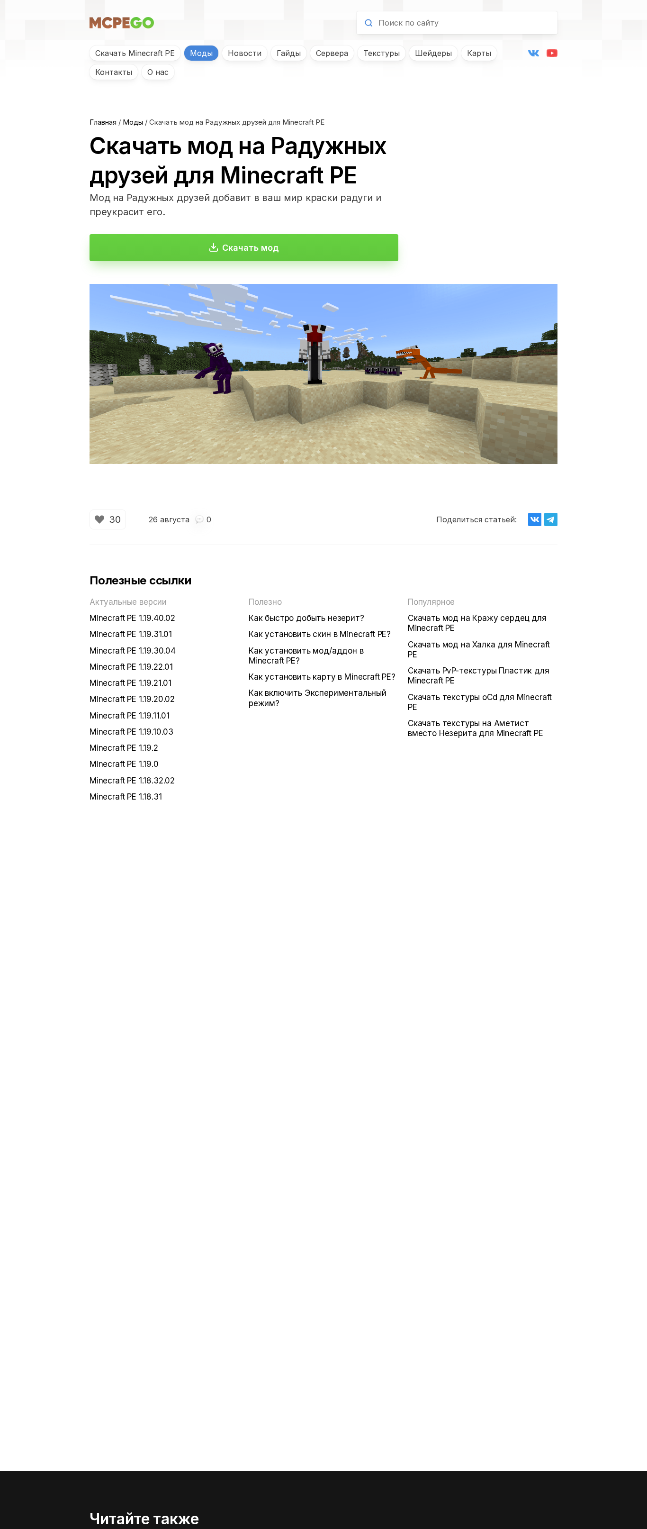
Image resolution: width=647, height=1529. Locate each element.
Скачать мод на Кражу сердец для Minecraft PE (477, 623)
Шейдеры (433, 53)
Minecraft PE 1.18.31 (126, 796)
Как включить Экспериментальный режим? (317, 698)
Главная (103, 122)
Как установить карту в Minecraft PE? (322, 677)
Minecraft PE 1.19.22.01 (131, 667)
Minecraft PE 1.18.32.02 (132, 780)
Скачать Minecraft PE (135, 53)
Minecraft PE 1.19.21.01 (130, 683)
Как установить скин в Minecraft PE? (320, 634)
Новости (244, 53)
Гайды (289, 53)
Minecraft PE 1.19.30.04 (133, 650)
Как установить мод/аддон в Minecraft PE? (306, 655)
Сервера (332, 53)
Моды (201, 53)
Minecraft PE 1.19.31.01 (131, 634)
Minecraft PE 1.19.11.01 (130, 715)
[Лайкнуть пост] (99, 519)
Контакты (113, 72)
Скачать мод (250, 248)
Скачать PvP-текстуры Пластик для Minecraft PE (478, 675)
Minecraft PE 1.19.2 (124, 748)
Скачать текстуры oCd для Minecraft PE (480, 702)
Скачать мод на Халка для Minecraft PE (479, 649)
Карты (479, 53)
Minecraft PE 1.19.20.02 (132, 699)
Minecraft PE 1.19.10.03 (131, 732)
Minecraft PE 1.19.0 (124, 764)
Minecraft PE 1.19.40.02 (132, 618)
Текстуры (381, 53)
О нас (158, 72)
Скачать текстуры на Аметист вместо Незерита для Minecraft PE (475, 728)
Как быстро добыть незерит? (306, 618)
